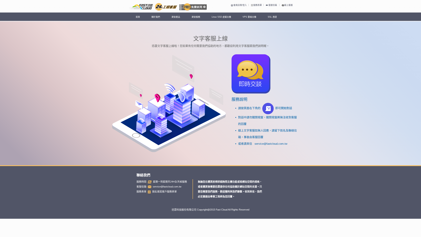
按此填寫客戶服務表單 (164, 191)
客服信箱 (272, 5)
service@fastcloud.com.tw (271, 143)
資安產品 (176, 17)
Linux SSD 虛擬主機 (221, 17)
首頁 (138, 17)
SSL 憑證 (272, 17)
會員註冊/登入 (240, 5)
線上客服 (288, 5)
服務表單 (257, 5)
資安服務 (196, 17)
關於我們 (155, 17)
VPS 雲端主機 (249, 17)
